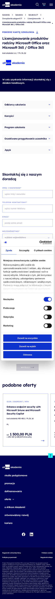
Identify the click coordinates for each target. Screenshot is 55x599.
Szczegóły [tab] (24, 250)
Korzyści (9, 116)
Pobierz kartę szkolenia (18, 32)
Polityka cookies (47, 553)
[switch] (48, 308)
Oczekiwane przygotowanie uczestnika (26, 138)
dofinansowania (13, 491)
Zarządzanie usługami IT (12, 18)
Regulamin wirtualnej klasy (11, 553)
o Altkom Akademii (15, 507)
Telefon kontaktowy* (14, 202)
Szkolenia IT (33, 15)
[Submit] (37, 4)
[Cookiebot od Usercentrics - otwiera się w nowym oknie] (39, 242)
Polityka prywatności (9, 557)
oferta (8, 499)
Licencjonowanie (34, 18)
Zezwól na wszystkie (27, 338)
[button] (12, 4)
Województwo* (11, 231)
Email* (5, 217)
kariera (8, 523)
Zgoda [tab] (9, 250)
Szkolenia (6, 15)
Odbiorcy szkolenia (15, 104)
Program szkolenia (15, 127)
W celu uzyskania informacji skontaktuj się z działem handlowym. (26, 81)
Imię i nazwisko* (11, 188)
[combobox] (37, 4)
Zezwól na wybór (27, 346)
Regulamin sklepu (46, 557)
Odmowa (27, 354)
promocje (10, 483)
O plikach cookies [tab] (43, 250)
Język (8, 150)
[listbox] (27, 237)
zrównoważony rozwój (17, 515)
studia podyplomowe (16, 475)
